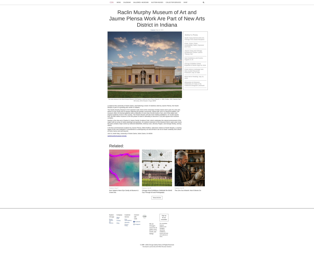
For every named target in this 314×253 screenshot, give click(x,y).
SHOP (185, 2)
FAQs (118, 223)
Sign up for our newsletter (164, 217)
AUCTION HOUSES (157, 2)
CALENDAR (127, 2)
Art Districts (111, 222)
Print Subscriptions (128, 220)
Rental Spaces (111, 220)
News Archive (157, 197)
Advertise (127, 222)
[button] (118, 2)
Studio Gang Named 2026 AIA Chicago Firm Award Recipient (194, 38)
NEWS (119, 2)
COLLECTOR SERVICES (173, 2)
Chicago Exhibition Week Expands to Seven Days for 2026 (195, 64)
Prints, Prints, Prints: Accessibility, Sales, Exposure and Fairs (194, 45)
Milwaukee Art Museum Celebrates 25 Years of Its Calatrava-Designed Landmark (194, 84)
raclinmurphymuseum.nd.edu (117, 136)
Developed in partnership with (157, 246)
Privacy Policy (126, 225)
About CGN (118, 218)
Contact (119, 220)
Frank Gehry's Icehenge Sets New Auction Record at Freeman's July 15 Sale (193, 71)
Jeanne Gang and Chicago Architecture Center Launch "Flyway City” (193, 52)
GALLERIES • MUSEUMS (141, 2)
